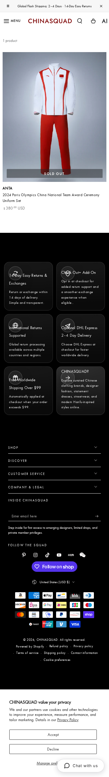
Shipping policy (55, 653)
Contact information (84, 653)
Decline (53, 749)
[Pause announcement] (7, 6)
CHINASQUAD (47, 640)
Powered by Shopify (30, 646)
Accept (53, 734)
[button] (80, 20)
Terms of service (27, 653)
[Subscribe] (98, 516)
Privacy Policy (67, 719)
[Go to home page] (50, 21)
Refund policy (58, 646)
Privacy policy (83, 646)
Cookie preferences (57, 660)
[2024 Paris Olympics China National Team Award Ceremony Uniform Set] (54, 117)
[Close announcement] (101, 6)
